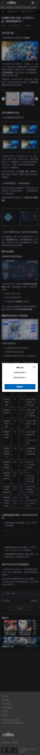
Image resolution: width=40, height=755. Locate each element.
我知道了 (20, 387)
